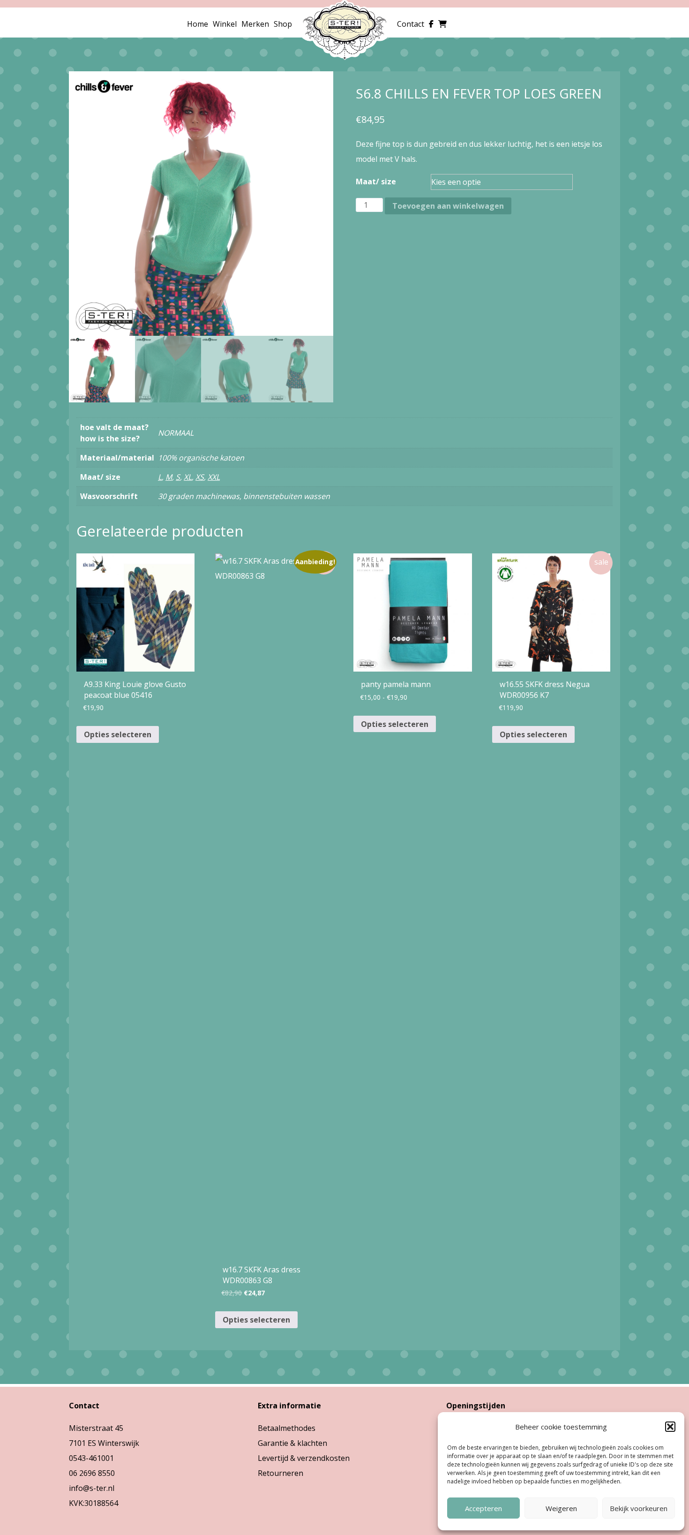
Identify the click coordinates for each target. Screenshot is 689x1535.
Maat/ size (376, 181)
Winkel (225, 24)
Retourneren (280, 1473)
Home (197, 24)
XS (199, 477)
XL (188, 477)
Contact (410, 24)
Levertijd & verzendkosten (304, 1458)
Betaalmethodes (286, 1428)
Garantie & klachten (292, 1443)
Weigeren (561, 1508)
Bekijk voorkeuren (638, 1508)
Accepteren (483, 1508)
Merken (255, 24)
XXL (214, 477)
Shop (283, 24)
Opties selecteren (117, 734)
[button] (670, 1426)
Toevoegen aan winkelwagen (448, 206)
